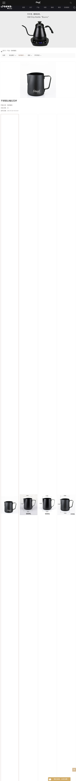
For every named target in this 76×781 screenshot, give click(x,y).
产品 (38, 7)
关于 (30, 7)
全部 (4, 55)
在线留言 (66, 7)
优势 (45, 7)
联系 (59, 7)
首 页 (4, 50)
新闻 (52, 7)
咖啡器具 (13, 50)
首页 (23, 7)
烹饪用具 (37, 55)
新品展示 (11, 55)
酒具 (29, 55)
